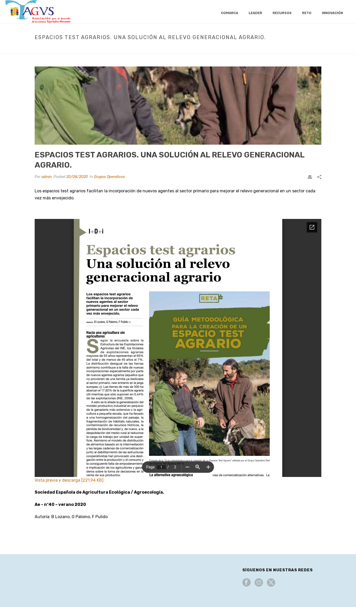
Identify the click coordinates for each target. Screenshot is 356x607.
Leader (255, 13)
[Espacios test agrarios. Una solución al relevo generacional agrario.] (178, 105)
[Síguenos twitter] (271, 582)
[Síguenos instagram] (259, 582)
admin (46, 177)
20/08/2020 (77, 177)
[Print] (310, 177)
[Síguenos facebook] (246, 582)
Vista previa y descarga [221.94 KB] (69, 480)
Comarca (229, 13)
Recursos (282, 13)
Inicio (144, 48)
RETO (306, 13)
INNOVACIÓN (332, 13)
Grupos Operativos (169, 48)
